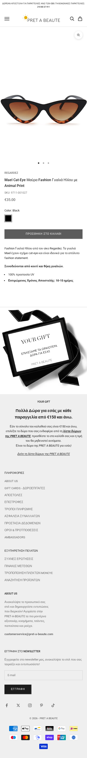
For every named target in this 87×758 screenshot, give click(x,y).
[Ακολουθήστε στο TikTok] (53, 705)
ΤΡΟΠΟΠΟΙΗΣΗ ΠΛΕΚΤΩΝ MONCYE (28, 573)
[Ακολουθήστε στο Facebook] (6, 705)
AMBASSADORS (14, 537)
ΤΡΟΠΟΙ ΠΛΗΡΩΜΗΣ (18, 509)
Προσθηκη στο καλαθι (43, 233)
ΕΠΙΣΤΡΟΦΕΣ (13, 502)
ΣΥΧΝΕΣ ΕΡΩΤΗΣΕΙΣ (18, 559)
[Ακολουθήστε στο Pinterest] (41, 705)
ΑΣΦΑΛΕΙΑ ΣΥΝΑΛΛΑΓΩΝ (22, 516)
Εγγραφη (18, 689)
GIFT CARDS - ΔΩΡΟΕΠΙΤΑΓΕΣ (24, 488)
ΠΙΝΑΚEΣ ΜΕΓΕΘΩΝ (18, 566)
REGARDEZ (11, 172)
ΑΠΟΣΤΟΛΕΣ (13, 495)
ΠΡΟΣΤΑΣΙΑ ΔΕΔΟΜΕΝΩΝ (22, 523)
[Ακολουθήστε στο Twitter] (18, 705)
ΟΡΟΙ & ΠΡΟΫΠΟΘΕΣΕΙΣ (21, 530)
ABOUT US (11, 481)
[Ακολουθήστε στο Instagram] (30, 705)
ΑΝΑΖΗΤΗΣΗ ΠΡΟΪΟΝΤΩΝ (22, 580)
